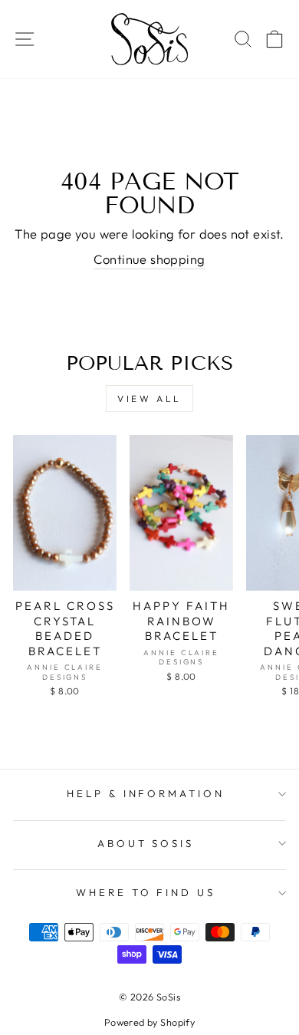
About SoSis (146, 843)
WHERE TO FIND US (146, 892)
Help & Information (146, 793)
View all (149, 398)
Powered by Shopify (149, 1022)
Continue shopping (149, 259)
